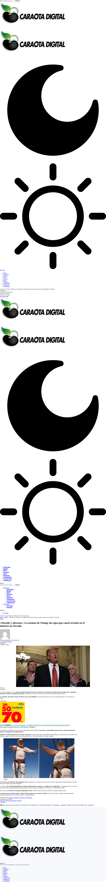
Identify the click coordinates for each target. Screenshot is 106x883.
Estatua (30, 797)
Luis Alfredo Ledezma (6, 641)
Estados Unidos (24, 797)
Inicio (1, 617)
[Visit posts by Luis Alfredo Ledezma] (5, 638)
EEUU (6, 617)
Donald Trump (13, 797)
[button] (4, 296)
